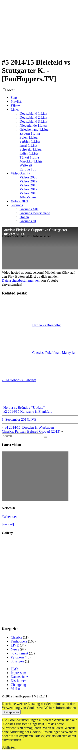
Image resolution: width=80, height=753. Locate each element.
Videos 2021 (19, 201)
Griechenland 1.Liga (34, 129)
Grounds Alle (29, 209)
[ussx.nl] (8, 524)
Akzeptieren (11, 712)
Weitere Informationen (60, 708)
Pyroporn (17, 657)
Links (15, 109)
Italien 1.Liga (29, 153)
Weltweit (26, 165)
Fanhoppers (19, 641)
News (15, 649)
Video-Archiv (20, 173)
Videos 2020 (28, 177)
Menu (11, 90)
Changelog (18, 685)
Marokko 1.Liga (31, 161)
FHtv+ (15, 105)
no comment (19, 653)
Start (14, 97)
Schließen (9, 747)
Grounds (17, 205)
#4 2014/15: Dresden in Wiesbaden (29, 427)
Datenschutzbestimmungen (21, 280)
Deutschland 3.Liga (33, 121)
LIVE (32, 419)
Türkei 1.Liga (29, 157)
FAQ (14, 669)
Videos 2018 (28, 185)
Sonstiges (17, 661)
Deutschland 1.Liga (33, 113)
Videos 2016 (28, 193)
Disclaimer (18, 681)
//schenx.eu (10, 517)
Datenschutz (19, 677)
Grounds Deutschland (35, 213)
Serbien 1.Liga (30, 141)
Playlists (16, 101)
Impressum (18, 673)
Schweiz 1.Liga (31, 149)
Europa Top (28, 169)
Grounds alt (28, 221)
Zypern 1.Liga (30, 133)
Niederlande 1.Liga (33, 125)
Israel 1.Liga (28, 145)
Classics (16, 637)
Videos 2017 (28, 189)
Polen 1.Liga (29, 137)
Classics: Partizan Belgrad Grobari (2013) (31, 431)
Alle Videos (28, 197)
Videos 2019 (28, 181)
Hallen (24, 217)
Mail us (16, 689)
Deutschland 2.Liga (33, 117)
